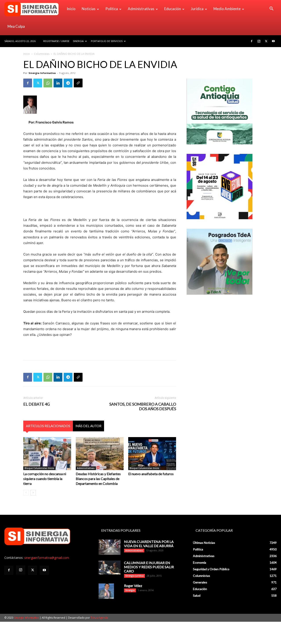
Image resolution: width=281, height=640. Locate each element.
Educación (172, 8)
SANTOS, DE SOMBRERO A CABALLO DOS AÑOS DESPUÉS (142, 406)
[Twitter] (266, 41)
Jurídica (197, 8)
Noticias (88, 8)
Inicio (71, 8)
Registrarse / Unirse (56, 41)
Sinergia (78, 41)
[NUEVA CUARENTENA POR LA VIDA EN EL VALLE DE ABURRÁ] (110, 547)
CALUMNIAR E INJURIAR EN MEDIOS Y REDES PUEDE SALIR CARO (149, 567)
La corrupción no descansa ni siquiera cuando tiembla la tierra (44, 479)
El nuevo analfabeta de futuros (151, 474)
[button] (271, 9)
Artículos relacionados (48, 426)
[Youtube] (273, 41)
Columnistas (41, 54)
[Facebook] (251, 41)
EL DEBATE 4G (36, 404)
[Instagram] (259, 41)
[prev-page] (26, 492)
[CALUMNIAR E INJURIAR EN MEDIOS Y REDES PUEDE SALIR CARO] (110, 567)
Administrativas (141, 8)
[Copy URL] (78, 83)
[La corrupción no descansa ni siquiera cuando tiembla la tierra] (47, 453)
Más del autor (88, 426)
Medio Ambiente (227, 8)
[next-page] (33, 492)
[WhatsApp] (47, 83)
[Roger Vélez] (106, 591)
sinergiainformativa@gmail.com (46, 557)
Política (111, 8)
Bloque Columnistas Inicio (39, 468)
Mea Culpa (16, 26)
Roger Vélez (133, 585)
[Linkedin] (58, 83)
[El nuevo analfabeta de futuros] (152, 453)
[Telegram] (68, 83)
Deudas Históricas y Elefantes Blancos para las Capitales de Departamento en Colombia (98, 479)
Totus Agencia (99, 618)
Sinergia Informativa (42, 73)
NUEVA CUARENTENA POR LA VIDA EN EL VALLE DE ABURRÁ (149, 543)
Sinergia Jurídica (134, 575)
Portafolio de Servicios (106, 41)
